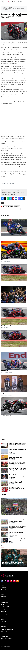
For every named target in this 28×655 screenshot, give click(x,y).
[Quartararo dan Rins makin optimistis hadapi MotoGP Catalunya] (14, 406)
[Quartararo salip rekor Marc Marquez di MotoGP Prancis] (14, 272)
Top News (4, 494)
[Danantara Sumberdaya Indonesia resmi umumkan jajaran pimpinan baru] (4, 445)
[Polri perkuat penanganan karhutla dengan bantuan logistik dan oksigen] (4, 476)
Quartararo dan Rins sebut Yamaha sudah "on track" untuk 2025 (13, 347)
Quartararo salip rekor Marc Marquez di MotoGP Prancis (13, 281)
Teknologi (3, 621)
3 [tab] (14, 567)
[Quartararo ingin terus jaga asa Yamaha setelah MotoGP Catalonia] (14, 506)
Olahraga (10, 7)
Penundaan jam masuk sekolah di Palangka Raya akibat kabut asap (13, 563)
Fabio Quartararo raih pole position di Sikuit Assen (12, 258)
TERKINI (3, 439)
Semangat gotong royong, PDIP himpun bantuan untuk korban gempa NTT (17, 464)
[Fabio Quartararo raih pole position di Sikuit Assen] (14, 249)
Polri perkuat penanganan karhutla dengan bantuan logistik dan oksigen (17, 476)
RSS (2, 641)
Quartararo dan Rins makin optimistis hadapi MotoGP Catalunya (13, 415)
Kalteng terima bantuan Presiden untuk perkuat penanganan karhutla (17, 540)
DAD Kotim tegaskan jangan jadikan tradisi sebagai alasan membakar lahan (16, 534)
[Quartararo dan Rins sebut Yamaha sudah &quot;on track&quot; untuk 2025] (14, 338)
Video (2, 594)
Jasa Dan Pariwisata (6, 606)
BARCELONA (11, 211)
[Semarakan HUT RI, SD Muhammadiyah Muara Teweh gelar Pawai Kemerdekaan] (4, 489)
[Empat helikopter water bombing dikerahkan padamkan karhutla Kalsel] (4, 451)
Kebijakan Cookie (5, 634)
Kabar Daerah (4, 600)
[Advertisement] (14, 120)
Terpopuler (4, 589)
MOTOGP (18, 209)
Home (4, 7)
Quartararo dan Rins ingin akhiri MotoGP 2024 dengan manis (13, 370)
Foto (2, 546)
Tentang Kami (4, 636)
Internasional (4, 602)
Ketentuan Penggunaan (7, 629)
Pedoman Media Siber (6, 638)
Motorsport (4, 614)
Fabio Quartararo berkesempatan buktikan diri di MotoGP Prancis (13, 324)
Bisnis (2, 604)
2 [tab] (12, 567)
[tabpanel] (14, 558)
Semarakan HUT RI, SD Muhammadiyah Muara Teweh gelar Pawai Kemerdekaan (16, 489)
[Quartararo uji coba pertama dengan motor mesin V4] (14, 227)
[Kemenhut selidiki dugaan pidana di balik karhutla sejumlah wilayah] (4, 470)
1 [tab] (10, 567)
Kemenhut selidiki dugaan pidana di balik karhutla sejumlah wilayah (12, 515)
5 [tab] (18, 567)
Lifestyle (3, 617)
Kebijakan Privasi (5, 631)
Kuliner (2, 619)
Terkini (2, 585)
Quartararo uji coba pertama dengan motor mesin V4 (12, 236)
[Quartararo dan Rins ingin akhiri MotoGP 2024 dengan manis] (14, 361)
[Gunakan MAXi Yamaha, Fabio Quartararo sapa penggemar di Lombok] (14, 383)
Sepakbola (3, 611)
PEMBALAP (16, 206)
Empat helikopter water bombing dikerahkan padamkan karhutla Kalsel (17, 451)
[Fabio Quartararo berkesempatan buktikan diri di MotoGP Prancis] (14, 315)
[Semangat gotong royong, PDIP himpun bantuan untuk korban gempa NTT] (4, 464)
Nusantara (3, 596)
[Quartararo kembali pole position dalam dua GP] (13, 294)
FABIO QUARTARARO (8, 206)
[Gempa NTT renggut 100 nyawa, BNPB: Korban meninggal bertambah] (4, 457)
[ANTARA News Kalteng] (15, 1)
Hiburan (3, 623)
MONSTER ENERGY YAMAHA (8, 209)
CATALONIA (4, 211)
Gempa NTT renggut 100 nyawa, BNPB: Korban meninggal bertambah (17, 457)
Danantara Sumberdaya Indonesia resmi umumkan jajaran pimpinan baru (17, 445)
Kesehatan (3, 626)
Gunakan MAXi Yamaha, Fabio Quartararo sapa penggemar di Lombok (13, 392)
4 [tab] (16, 567)
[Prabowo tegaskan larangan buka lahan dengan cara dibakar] (4, 483)
